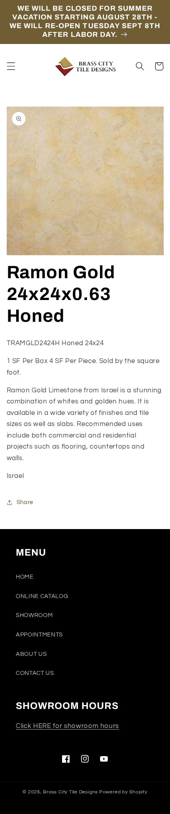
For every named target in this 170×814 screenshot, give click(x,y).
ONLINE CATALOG (42, 596)
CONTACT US (35, 673)
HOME (25, 576)
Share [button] (25, 502)
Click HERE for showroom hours (67, 725)
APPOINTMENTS (39, 634)
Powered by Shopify (123, 792)
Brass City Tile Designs (70, 792)
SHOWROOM (34, 615)
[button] (10, 66)
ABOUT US (31, 654)
